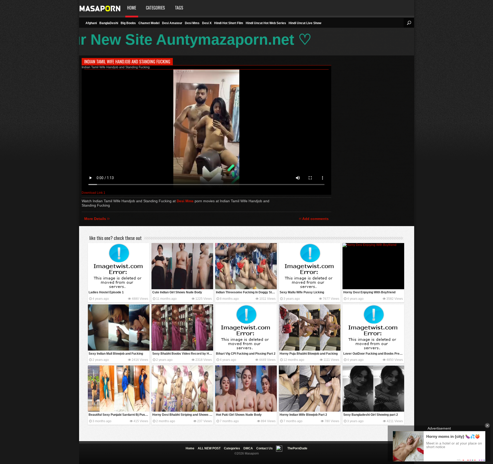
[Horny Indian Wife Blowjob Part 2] (309, 388)
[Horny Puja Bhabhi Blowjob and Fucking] (309, 327)
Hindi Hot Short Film (228, 23)
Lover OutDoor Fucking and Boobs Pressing (373, 353)
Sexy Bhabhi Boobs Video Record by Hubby (182, 353)
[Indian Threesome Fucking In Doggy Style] (246, 266)
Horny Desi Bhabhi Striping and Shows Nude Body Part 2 (182, 415)
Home (131, 8)
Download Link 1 (93, 193)
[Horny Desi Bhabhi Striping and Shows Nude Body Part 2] (182, 388)
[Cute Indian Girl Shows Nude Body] (182, 266)
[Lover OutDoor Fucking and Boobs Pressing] (373, 327)
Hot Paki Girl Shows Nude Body (239, 415)
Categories (155, 8)
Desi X (207, 23)
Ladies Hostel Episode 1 (106, 292)
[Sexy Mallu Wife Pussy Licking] (309, 266)
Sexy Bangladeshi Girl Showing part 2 (370, 415)
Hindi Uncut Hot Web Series (266, 23)
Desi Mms (192, 23)
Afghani (91, 23)
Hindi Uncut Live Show (305, 23)
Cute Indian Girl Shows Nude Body (177, 292)
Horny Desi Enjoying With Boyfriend (369, 292)
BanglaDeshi (108, 23)
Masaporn (100, 8)
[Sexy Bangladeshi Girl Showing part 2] (373, 388)
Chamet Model (148, 23)
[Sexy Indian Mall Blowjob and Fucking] (118, 327)
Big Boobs (128, 23)
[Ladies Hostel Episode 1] (118, 266)
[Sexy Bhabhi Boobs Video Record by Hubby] (182, 327)
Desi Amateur (172, 23)
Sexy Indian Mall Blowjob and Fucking (116, 353)
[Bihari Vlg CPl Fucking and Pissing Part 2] (246, 327)
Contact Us (264, 448)
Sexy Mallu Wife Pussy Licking (302, 292)
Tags (179, 8)
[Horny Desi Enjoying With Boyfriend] (373, 266)
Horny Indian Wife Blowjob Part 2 (303, 415)
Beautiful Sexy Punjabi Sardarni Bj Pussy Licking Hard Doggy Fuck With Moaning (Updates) (119, 415)
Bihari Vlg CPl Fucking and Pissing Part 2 (246, 353)
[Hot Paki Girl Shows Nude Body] (246, 388)
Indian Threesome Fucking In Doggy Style (246, 292)
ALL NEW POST (209, 448)
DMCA (248, 448)
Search (409, 22)
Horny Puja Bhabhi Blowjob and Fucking (309, 353)
